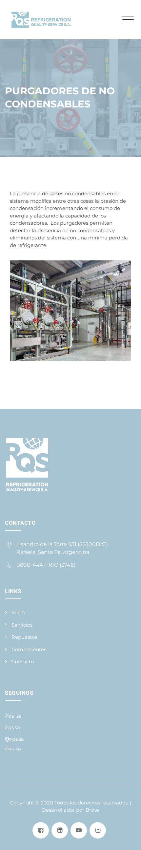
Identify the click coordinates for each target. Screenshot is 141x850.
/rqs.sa (12, 727)
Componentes (28, 649)
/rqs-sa (13, 749)
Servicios (21, 625)
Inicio (18, 612)
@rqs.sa (14, 739)
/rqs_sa (13, 716)
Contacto (22, 661)
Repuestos (24, 637)
